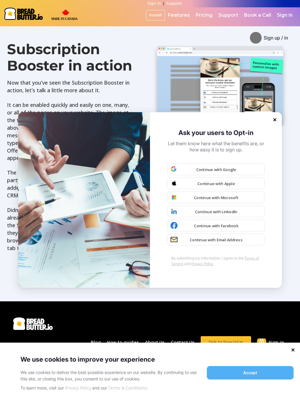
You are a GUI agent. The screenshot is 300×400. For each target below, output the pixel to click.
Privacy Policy (78, 388)
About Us (155, 342)
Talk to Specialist (226, 342)
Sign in (285, 15)
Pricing (204, 15)
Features (179, 15)
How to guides (123, 342)
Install (155, 15)
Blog (96, 342)
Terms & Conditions (127, 388)
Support (174, 3)
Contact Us (183, 342)
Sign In (154, 3)
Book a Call (257, 15)
